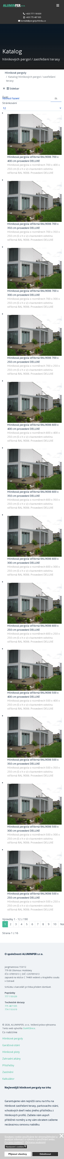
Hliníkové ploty (11, 1052)
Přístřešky (8, 1065)
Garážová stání (11, 1045)
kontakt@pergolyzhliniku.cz (33, 21)
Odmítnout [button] (45, 1154)
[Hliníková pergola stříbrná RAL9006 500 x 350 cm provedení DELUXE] (34, 737)
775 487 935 (11, 1005)
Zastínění (7, 1072)
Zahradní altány (11, 1058)
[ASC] (56, 98)
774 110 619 (11, 1009)
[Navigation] (57, 5)
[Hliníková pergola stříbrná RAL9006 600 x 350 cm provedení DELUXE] (34, 469)
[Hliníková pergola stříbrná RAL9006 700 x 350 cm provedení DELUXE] (34, 201)
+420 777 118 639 (33, 13)
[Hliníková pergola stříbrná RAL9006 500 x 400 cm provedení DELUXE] (34, 670)
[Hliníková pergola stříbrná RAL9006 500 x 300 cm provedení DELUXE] (34, 804)
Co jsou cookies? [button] (14, 1142)
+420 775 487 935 (33, 17)
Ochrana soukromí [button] (35, 1142)
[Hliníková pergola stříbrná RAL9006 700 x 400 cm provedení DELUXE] (34, 134)
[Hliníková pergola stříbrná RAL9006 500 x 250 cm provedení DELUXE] (34, 871)
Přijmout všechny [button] (17, 1154)
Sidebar (14, 88)
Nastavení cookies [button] (16, 1146)
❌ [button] (61, 1136)
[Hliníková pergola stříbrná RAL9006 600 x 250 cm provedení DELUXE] (34, 603)
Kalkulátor (8, 1078)
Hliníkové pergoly (12, 1038)
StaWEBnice (29, 1028)
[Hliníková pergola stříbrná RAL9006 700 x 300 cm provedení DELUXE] (34, 268)
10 (54, 924)
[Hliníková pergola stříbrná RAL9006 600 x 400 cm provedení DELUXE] (34, 402)
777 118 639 (11, 996)
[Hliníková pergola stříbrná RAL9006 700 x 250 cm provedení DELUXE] (34, 335)
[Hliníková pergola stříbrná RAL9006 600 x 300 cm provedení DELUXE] (34, 536)
